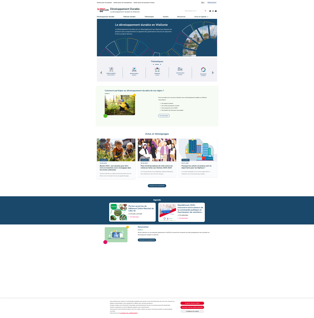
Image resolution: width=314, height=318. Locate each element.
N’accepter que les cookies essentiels (192, 307)
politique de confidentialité (129, 313)
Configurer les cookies (192, 311)
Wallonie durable (129, 17)
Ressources (181, 17)
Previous (101, 73)
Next (212, 73)
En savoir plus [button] (164, 116)
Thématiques (149, 17)
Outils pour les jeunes (104, 3)
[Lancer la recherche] (206, 11)
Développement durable (105, 17)
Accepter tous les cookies (192, 303)
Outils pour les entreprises (122, 3)
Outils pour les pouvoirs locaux (144, 3)
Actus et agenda (200, 17)
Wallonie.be (212, 3)
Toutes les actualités (157, 186)
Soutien (165, 17)
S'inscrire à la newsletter (147, 240)
